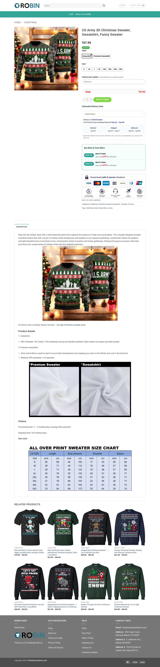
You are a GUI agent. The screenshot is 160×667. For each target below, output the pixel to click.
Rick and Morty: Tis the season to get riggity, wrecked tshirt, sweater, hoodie (29, 551)
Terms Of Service (55, 647)
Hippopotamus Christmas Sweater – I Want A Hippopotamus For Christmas (62, 606)
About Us (52, 633)
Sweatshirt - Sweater (119, 204)
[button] (122, 6)
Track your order (83, 14)
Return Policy (88, 638)
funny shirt (102, 208)
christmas (89, 208)
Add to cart (102, 99)
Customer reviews (90, 652)
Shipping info (88, 643)
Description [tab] (21, 227)
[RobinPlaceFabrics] (26, 5)
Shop (71, 14)
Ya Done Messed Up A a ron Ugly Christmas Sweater (126, 606)
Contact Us (87, 647)
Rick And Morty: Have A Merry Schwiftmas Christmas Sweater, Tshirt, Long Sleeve (62, 552)
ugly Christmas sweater (70, 325)
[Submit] (104, 5)
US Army (131, 204)
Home (17, 22)
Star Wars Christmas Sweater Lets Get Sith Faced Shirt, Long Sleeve (29, 606)
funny (96, 208)
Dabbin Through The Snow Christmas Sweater (95, 606)
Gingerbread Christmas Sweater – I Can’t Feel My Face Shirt (94, 551)
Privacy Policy (54, 643)
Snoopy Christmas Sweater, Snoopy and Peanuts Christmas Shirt (128, 551)
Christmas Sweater (105, 204)
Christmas (30, 22)
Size (84, 64)
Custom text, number (90, 77)
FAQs (84, 628)
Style (84, 51)
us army (109, 208)
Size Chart (86, 633)
